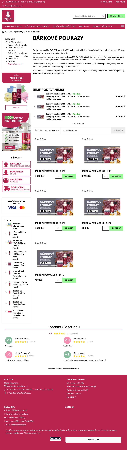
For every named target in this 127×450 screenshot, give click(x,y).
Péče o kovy (13, 58)
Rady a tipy (84, 26)
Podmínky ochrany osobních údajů (81, 386)
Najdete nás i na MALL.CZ (77, 390)
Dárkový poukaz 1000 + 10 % (63, 114)
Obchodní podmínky (75, 383)
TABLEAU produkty (13, 26)
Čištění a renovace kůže (37, 26)
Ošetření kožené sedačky (14, 417)
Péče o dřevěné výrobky (18, 53)
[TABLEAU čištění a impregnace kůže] (3, 31)
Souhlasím (93, 439)
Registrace (120, 2)
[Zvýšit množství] (61, 175)
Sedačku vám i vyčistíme (64, 26)
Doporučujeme (51, 130)
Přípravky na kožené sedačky (16, 414)
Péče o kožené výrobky (17, 45)
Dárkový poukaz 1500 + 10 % (63, 104)
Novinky (11, 61)
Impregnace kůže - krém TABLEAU (18, 421)
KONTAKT (71, 397)
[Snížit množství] (61, 177)
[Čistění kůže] (33, 16)
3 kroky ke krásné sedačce (15, 424)
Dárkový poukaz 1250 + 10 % (63, 94)
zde (38, 433)
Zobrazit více (78, 123)
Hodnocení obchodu (103, 26)
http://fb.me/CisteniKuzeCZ (19, 393)
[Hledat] (103, 16)
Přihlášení (107, 2)
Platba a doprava (74, 393)
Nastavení (55, 438)
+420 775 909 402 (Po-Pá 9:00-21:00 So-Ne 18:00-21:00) (25, 2)
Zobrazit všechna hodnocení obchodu (63, 368)
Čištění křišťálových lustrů (15, 410)
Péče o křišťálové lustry (18, 56)
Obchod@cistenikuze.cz (13, 6)
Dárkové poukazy (15, 64)
